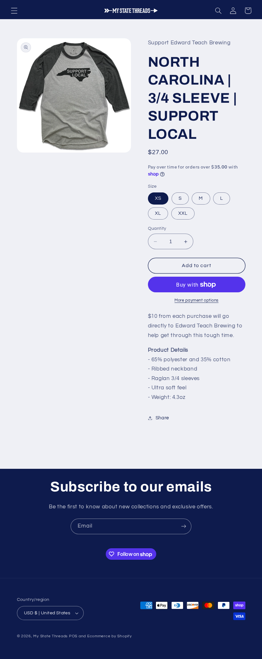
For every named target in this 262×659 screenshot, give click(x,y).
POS (73, 636)
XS (158, 198)
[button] (14, 10)
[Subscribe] (183, 526)
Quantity (157, 228)
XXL (183, 213)
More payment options (196, 300)
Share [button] (162, 418)
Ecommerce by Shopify (109, 636)
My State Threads (50, 636)
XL (158, 213)
